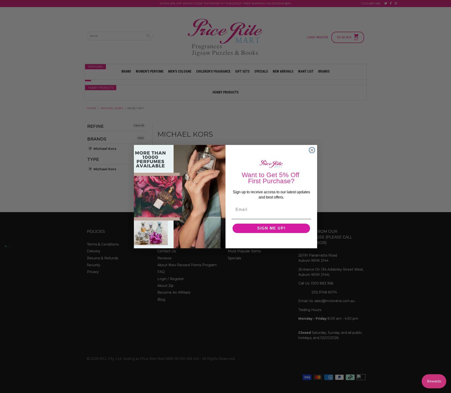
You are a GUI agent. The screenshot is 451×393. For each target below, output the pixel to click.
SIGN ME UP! (271, 228)
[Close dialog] (312, 150)
